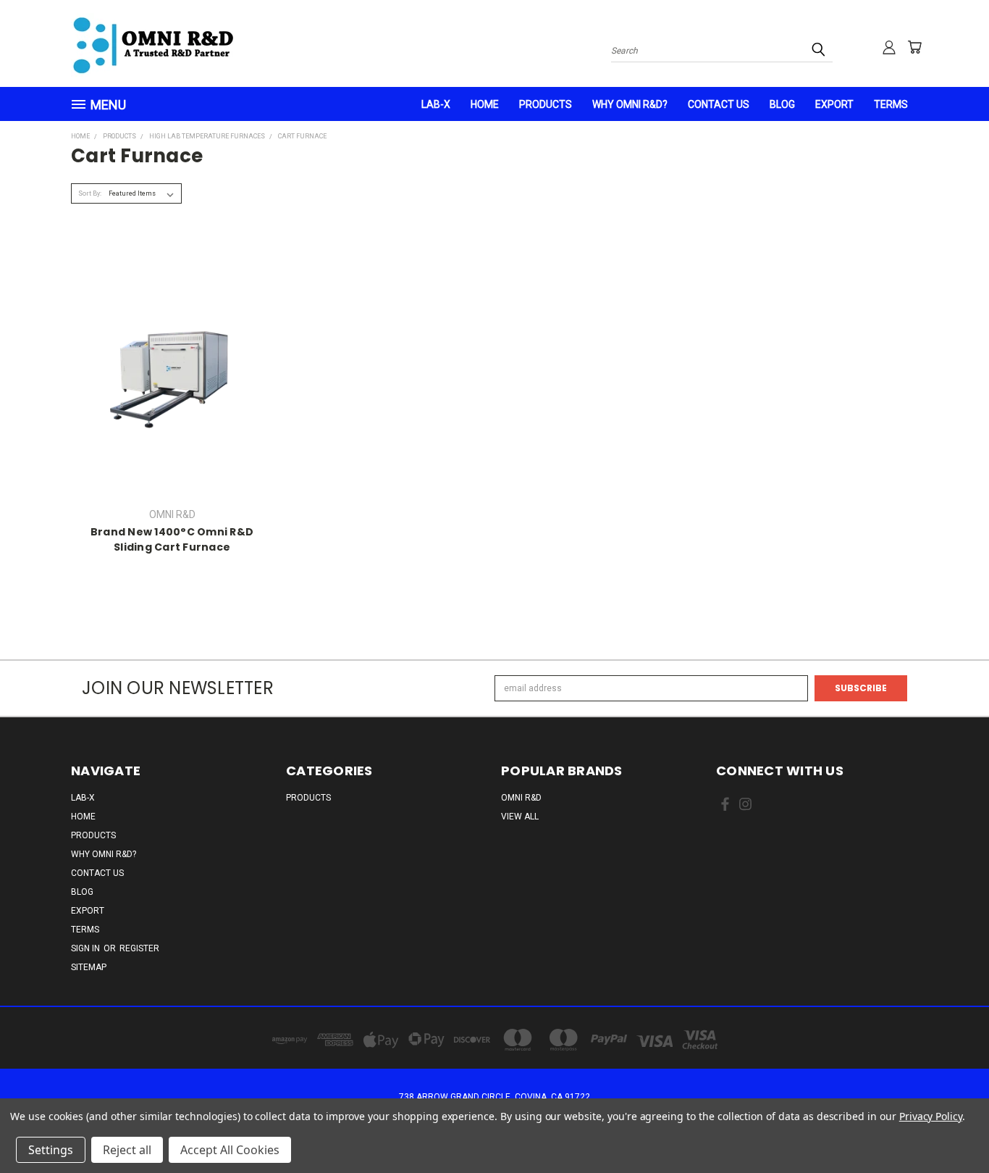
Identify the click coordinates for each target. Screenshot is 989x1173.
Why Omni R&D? (630, 104)
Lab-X (435, 104)
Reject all (127, 1150)
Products (545, 104)
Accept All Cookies (229, 1150)
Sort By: (89, 193)
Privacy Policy (930, 1116)
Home (485, 104)
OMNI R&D (521, 798)
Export (834, 104)
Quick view (172, 352)
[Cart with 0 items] (914, 47)
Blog (782, 104)
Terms (891, 104)
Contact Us (718, 104)
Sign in (86, 948)
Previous (953, 1127)
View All (520, 816)
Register (139, 948)
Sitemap (88, 967)
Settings (50, 1150)
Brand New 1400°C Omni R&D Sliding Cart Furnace (172, 539)
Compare (167, 378)
